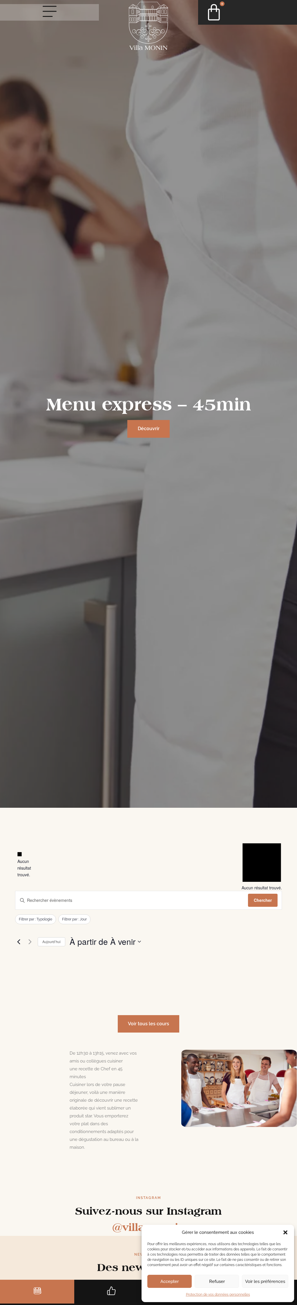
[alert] (19, 865)
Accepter (169, 1281)
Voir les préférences (265, 1281)
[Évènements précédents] (18, 941)
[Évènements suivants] (29, 941)
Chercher (263, 900)
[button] (285, 1232)
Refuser (217, 1281)
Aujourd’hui (51, 941)
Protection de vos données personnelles (218, 1295)
